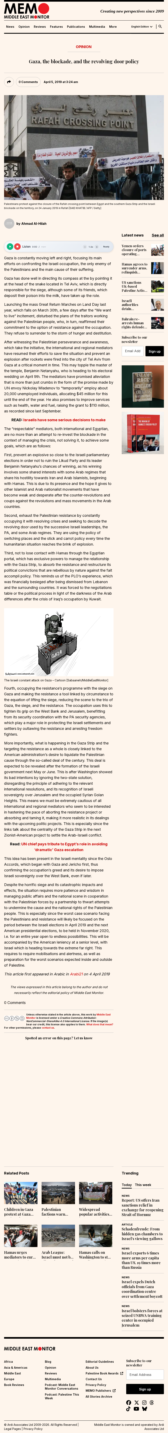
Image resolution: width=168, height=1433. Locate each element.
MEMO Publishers (98, 1390)
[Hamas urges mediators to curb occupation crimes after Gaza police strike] (20, 1236)
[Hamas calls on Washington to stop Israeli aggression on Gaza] (95, 1236)
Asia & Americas (15, 1367)
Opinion (24, 26)
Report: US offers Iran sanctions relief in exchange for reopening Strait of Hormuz (142, 1207)
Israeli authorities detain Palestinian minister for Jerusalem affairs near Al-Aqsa (135, 305)
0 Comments (28, 82)
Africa (8, 1361)
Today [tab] (127, 1185)
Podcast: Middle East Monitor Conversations (61, 1386)
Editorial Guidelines (100, 1361)
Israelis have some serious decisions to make (64, 420)
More (113, 26)
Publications (76, 26)
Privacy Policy (96, 1385)
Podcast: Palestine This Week (62, 1396)
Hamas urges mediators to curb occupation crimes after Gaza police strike (20, 1255)
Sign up (155, 351)
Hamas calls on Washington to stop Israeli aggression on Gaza (95, 1255)
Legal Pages (12, 1429)
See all (158, 235)
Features (56, 26)
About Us (92, 1367)
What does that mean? (99, 1024)
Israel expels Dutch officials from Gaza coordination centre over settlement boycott (142, 1289)
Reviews (40, 26)
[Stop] (17, 246)
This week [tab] (143, 1185)
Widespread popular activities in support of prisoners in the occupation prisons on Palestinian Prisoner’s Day (95, 1212)
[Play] (10, 246)
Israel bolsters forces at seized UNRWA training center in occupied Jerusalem (142, 1318)
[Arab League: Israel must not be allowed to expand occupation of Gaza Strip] (58, 1236)
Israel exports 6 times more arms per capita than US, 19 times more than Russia (141, 1260)
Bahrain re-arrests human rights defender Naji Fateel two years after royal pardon (134, 323)
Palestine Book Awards (102, 1373)
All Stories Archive (99, 1396)
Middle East (12, 1373)
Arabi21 (77, 974)
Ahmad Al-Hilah (34, 224)
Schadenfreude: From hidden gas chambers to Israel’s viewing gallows (142, 1234)
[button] (59, 642)
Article (127, 1224)
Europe (9, 1379)
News (10, 26)
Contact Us (94, 1379)
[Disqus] (59, 1097)
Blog (48, 1361)
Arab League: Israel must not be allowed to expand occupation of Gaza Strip (58, 1255)
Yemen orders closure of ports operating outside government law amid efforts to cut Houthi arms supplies (134, 250)
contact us (48, 1027)
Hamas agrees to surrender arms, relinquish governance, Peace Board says (135, 268)
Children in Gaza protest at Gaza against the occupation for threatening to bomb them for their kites (18, 1212)
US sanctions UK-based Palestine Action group (134, 286)
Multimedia (97, 26)
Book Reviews (14, 1385)
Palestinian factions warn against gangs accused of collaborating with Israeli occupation (57, 1212)
